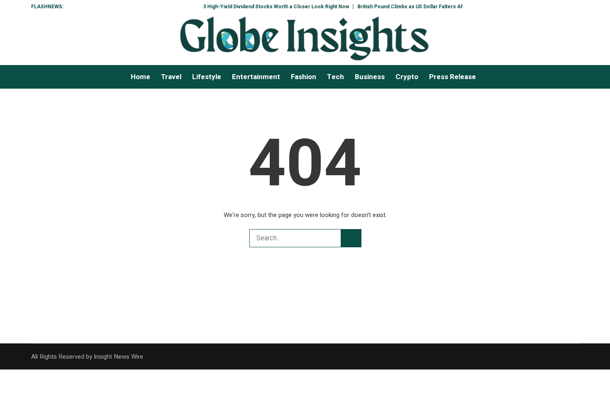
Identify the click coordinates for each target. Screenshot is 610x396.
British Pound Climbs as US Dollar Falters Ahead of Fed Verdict (428, 6)
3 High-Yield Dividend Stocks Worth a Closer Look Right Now (271, 6)
